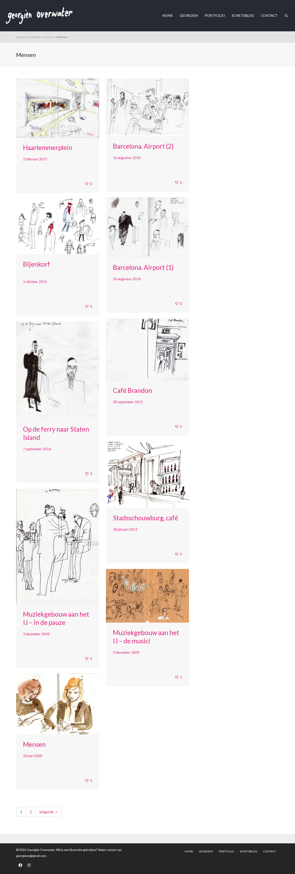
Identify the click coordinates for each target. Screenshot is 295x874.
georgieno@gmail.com (31, 856)
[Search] (286, 15)
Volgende (46, 812)
